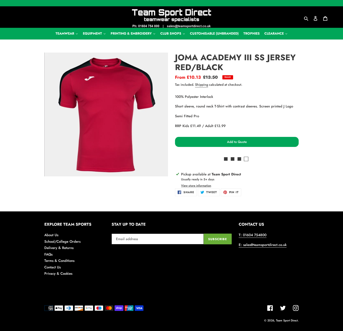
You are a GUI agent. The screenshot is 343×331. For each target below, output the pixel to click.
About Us (51, 235)
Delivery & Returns (59, 247)
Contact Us (52, 267)
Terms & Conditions (59, 260)
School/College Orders (62, 241)
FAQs (48, 254)
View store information (196, 185)
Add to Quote (237, 141)
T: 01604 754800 (252, 235)
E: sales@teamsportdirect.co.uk (263, 244)
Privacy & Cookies (58, 273)
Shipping (201, 84)
